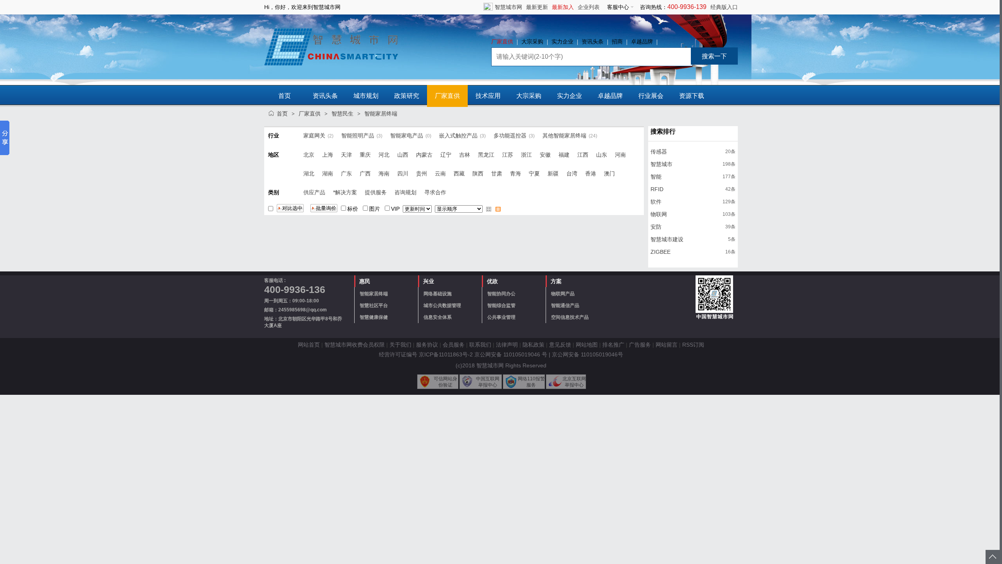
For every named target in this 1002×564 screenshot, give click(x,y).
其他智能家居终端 (564, 135)
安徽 (545, 155)
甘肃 (496, 173)
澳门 (609, 173)
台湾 (571, 173)
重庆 (365, 155)
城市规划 (365, 95)
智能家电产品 (406, 135)
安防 (656, 227)
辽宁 (445, 155)
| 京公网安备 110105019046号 (586, 354)
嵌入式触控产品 (458, 135)
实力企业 (562, 41)
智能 (656, 177)
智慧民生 (342, 113)
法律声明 (507, 345)
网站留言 (667, 345)
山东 (601, 155)
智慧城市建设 (667, 239)
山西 (402, 155)
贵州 (421, 173)
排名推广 (613, 345)
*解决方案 (345, 192)
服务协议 (427, 345)
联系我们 (480, 345)
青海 (515, 173)
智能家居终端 (380, 113)
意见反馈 (560, 345)
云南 (440, 173)
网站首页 (309, 345)
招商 (617, 41)
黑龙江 (486, 155)
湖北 (308, 173)
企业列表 (589, 7)
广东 (346, 173)
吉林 (464, 155)
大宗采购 (532, 41)
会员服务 (454, 345)
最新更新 (537, 7)
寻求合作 (435, 192)
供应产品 (314, 192)
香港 (590, 173)
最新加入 (563, 7)
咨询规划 (405, 192)
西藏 (459, 173)
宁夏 (534, 173)
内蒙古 (424, 155)
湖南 (327, 173)
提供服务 (376, 192)
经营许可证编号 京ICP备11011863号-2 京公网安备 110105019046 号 (463, 354)
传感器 (659, 151)
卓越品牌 (642, 41)
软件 (656, 202)
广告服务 (640, 345)
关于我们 (400, 345)
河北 (383, 155)
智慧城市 (661, 164)
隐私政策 (533, 345)
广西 (365, 173)
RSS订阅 (693, 345)
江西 (582, 155)
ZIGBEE (660, 252)
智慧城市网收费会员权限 (354, 345)
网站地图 (587, 345)
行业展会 (650, 95)
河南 (620, 155)
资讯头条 (593, 41)
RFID (657, 189)
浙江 (526, 155)
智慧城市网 (508, 7)
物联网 (659, 214)
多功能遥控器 (510, 135)
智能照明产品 (357, 135)
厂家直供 (502, 41)
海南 (383, 173)
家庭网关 (314, 135)
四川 (402, 173)
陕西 (477, 173)
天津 (346, 155)
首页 (284, 95)
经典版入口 (724, 7)
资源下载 (691, 95)
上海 (327, 155)
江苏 (507, 155)
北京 (308, 155)
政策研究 (406, 95)
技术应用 (488, 95)
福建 (564, 155)
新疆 (553, 173)
